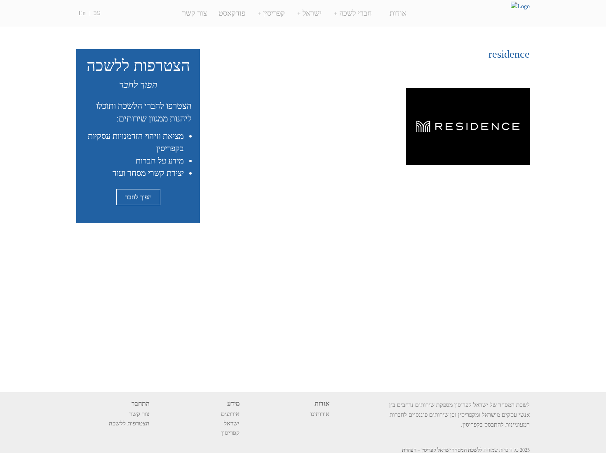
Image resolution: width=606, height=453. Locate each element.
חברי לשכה (355, 13)
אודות (398, 13)
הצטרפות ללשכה (129, 423)
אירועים (230, 414)
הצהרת (409, 450)
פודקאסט (231, 13)
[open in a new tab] (146, 434)
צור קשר (194, 13)
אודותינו (319, 414)
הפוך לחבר (138, 197)
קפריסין (274, 13)
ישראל (312, 13)
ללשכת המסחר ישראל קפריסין (451, 450)
